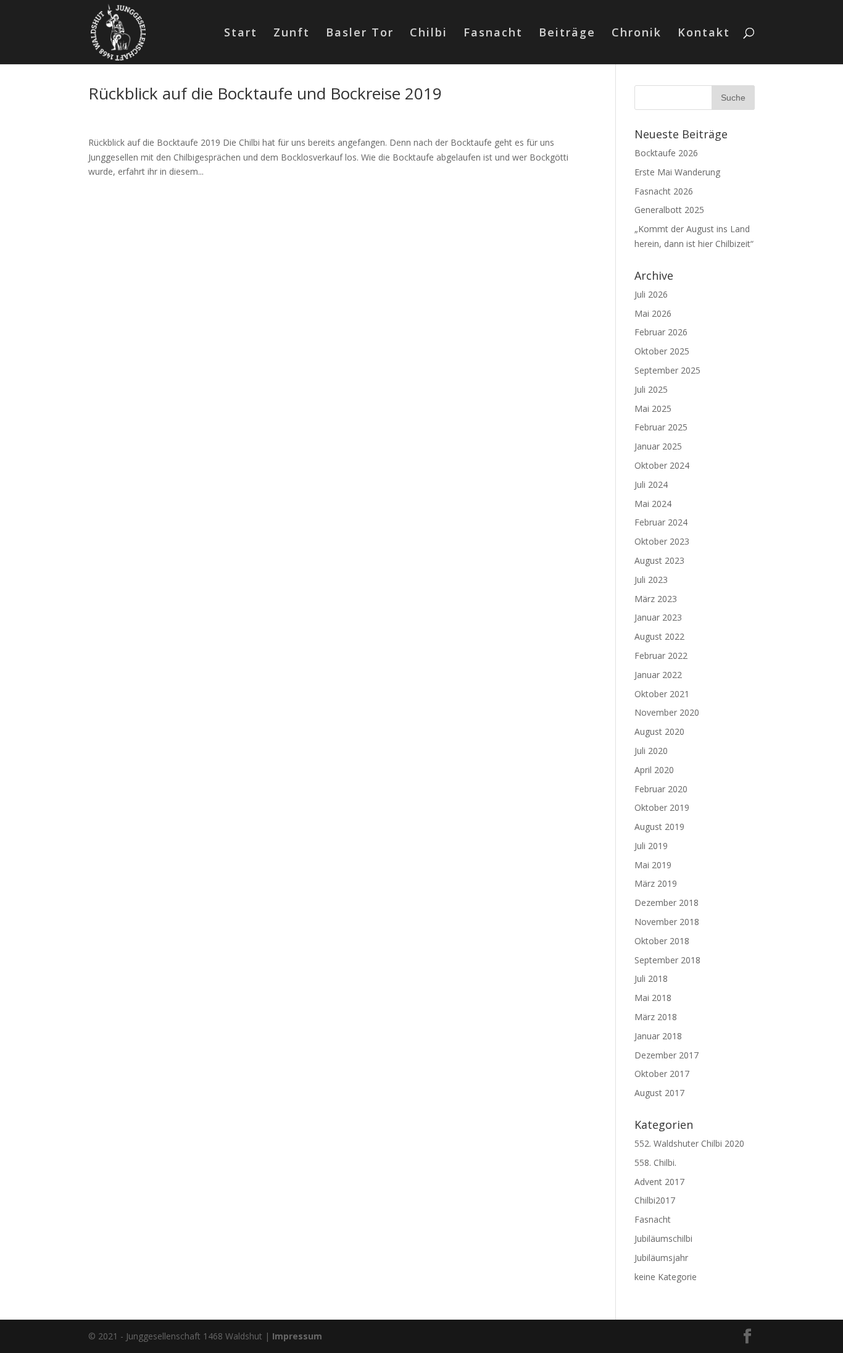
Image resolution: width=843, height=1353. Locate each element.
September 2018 (667, 960)
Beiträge (567, 34)
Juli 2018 (651, 978)
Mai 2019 (652, 865)
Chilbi (428, 34)
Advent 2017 (659, 1182)
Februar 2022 (660, 655)
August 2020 (659, 731)
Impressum (297, 1336)
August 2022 (659, 636)
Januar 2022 (658, 675)
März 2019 (655, 883)
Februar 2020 (660, 789)
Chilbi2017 (654, 1200)
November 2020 (666, 712)
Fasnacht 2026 (663, 191)
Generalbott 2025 (669, 210)
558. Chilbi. (655, 1162)
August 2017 (659, 1093)
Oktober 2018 (661, 941)
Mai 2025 (652, 408)
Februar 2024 (660, 522)
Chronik (637, 34)
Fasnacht (493, 34)
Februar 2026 (660, 332)
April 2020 (654, 770)
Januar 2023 (658, 617)
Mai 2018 (652, 997)
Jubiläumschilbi (663, 1238)
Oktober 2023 (661, 541)
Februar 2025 (660, 427)
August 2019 (659, 826)
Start (240, 34)
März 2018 (655, 1017)
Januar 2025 (658, 446)
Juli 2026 (651, 294)
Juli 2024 (651, 484)
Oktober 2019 (661, 807)
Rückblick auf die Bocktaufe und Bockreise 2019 (265, 93)
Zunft (291, 34)
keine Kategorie (665, 1277)
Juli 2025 (651, 389)
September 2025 (667, 370)
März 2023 (655, 599)
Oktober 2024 (661, 465)
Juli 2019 (651, 846)
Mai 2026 (652, 313)
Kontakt (704, 34)
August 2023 (659, 560)
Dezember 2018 (666, 902)
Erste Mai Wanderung (677, 172)
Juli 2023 (651, 579)
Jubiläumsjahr (661, 1257)
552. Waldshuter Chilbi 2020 (689, 1143)
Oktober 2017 (661, 1073)
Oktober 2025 (661, 351)
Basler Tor (360, 34)
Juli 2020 (651, 750)
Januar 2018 (658, 1036)
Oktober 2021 (661, 694)
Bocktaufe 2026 (666, 153)
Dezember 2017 (666, 1055)
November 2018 (666, 922)
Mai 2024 (652, 503)
